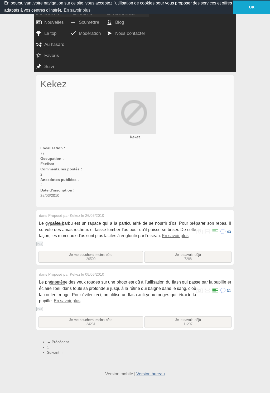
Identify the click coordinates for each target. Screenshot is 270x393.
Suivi (49, 66)
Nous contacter (130, 33)
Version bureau (150, 374)
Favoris (51, 55)
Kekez (135, 137)
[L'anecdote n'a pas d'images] (199, 232)
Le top (50, 33)
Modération (90, 33)
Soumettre (89, 22)
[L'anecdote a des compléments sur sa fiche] (214, 232)
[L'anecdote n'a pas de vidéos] (207, 232)
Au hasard (54, 44)
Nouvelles (54, 22)
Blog (119, 22)
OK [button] (251, 7)
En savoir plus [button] (77, 10)
